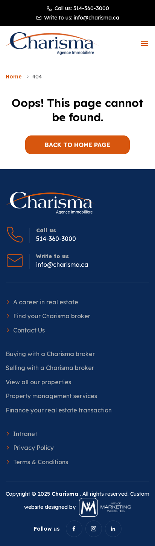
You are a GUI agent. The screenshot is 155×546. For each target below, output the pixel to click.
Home (14, 76)
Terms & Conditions (40, 462)
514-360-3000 (91, 8)
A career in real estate (45, 302)
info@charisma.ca (96, 17)
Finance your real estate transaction (59, 410)
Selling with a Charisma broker (50, 368)
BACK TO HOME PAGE (77, 145)
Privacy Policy (33, 447)
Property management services (51, 396)
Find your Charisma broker (51, 316)
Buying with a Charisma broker (50, 354)
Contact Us (29, 330)
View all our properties (38, 382)
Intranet (25, 434)
